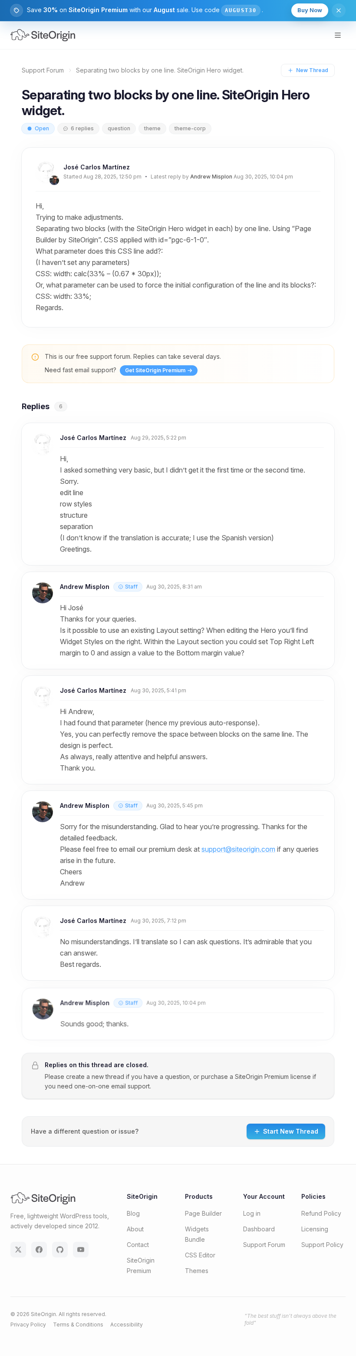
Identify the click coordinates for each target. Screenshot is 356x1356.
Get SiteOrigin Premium (155, 370)
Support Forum (43, 70)
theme (152, 128)
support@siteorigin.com (238, 849)
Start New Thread (290, 1131)
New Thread (312, 70)
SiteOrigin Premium (262, 1076)
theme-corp (190, 128)
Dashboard (259, 1229)
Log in (251, 1213)
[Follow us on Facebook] (39, 1249)
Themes (196, 1270)
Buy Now (309, 10)
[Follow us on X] (18, 1249)
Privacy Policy (28, 1324)
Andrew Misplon (211, 176)
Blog (133, 1213)
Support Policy (322, 1244)
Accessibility (126, 1324)
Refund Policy (321, 1213)
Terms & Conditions (78, 1324)
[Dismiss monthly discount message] (339, 10)
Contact (138, 1244)
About (135, 1229)
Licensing (314, 1229)
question (119, 128)
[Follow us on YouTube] (81, 1249)
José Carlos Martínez (96, 167)
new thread (108, 1076)
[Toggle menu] (338, 35)
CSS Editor (200, 1255)
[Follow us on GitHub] (60, 1249)
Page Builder (203, 1213)
